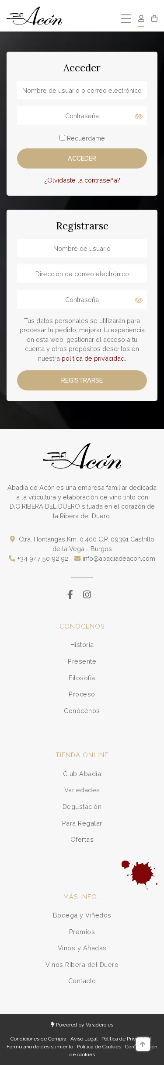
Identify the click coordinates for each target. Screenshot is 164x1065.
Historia (82, 644)
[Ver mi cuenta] (141, 19)
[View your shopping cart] (154, 19)
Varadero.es (99, 1025)
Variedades (82, 790)
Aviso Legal (84, 1039)
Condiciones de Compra (38, 1039)
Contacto (82, 980)
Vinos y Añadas (82, 948)
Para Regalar (82, 823)
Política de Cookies (99, 1047)
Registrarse (82, 380)
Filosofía (82, 678)
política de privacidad (93, 358)
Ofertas (82, 839)
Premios (82, 931)
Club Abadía (82, 773)
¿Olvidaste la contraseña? (82, 180)
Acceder (82, 158)
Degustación (82, 806)
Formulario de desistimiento (40, 1047)
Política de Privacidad (126, 1039)
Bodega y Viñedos (82, 915)
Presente (82, 661)
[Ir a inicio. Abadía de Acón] (34, 16)
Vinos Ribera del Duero (82, 964)
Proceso (82, 694)
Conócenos (82, 710)
